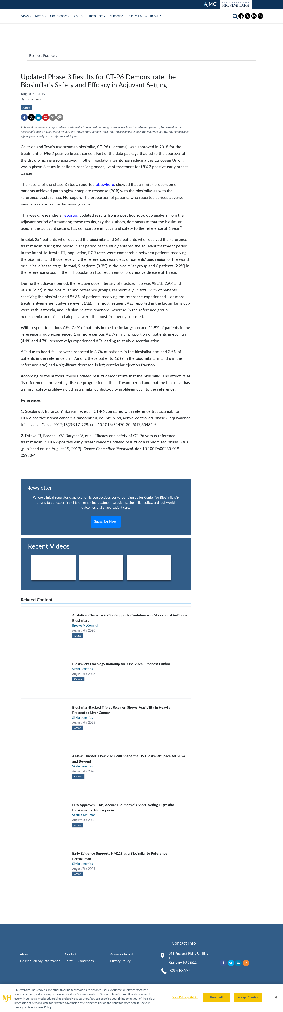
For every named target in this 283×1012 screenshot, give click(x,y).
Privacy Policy (120, 961)
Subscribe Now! (105, 521)
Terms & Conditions (79, 961)
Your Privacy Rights (184, 997)
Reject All (216, 997)
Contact (70, 954)
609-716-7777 (180, 970)
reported (70, 215)
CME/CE (80, 16)
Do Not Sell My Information (40, 961)
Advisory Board (121, 954)
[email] (52, 117)
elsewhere (105, 184)
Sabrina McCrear (83, 815)
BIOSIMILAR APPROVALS (144, 16)
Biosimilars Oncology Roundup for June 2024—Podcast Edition (121, 664)
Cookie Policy (43, 1007)
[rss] (246, 963)
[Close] (276, 997)
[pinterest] (45, 117)
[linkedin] (38, 117)
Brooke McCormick (85, 625)
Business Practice (42, 55)
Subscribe (116, 16)
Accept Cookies (248, 997)
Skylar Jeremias (82, 669)
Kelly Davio (34, 99)
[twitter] (31, 117)
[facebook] (24, 117)
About (24, 954)
